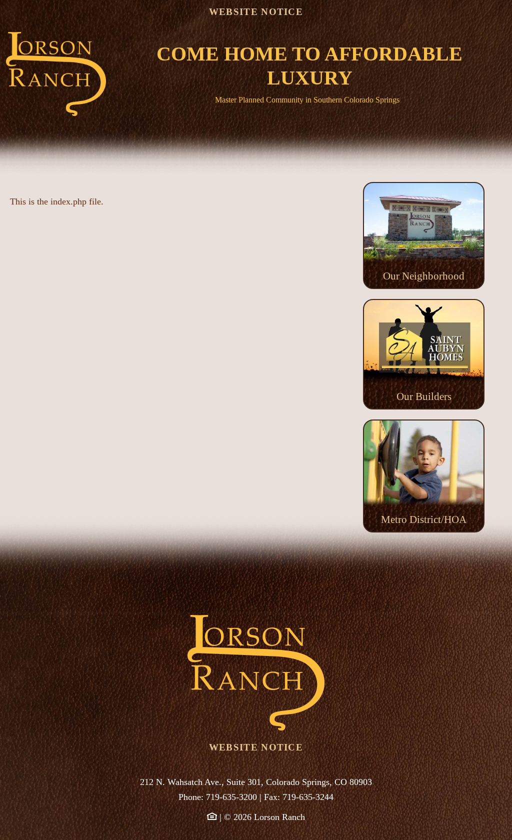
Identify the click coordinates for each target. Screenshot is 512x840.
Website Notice (256, 11)
